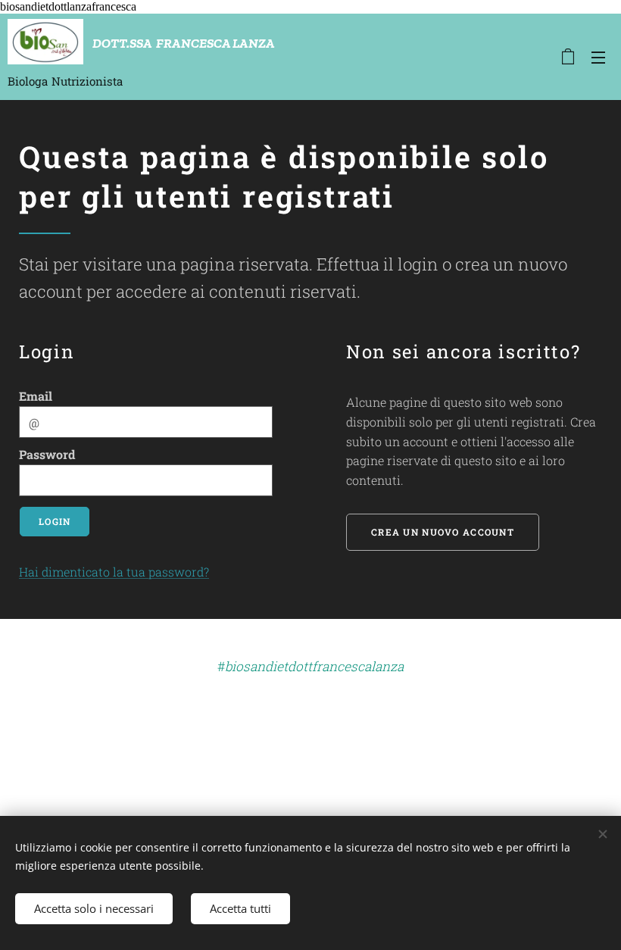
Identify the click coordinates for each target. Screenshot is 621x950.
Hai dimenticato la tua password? (114, 572)
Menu (598, 57)
